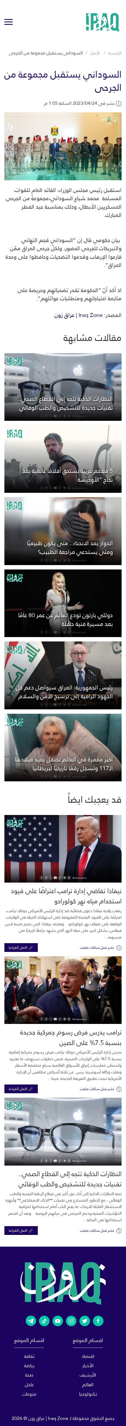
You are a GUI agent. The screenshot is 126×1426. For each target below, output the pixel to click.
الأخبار (95, 53)
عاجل (29, 1384)
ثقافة (29, 1356)
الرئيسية (115, 53)
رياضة (29, 1365)
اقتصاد (87, 1356)
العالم (87, 1384)
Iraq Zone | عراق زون (79, 315)
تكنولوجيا (88, 1393)
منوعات (29, 1393)
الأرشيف (88, 1374)
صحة (29, 1374)
